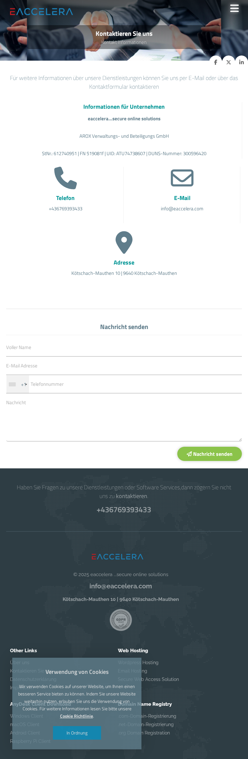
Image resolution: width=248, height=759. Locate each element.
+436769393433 (124, 509)
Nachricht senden (212, 454)
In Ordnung (77, 732)
